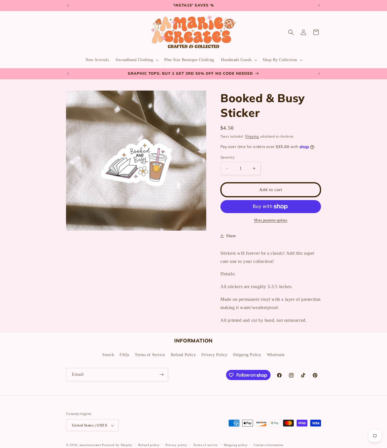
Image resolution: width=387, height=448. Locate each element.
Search (108, 354)
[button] (136, 60)
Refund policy (149, 445)
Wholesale (276, 354)
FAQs (124, 354)
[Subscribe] (161, 374)
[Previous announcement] (68, 5)
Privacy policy (176, 445)
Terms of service (205, 445)
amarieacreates (90, 445)
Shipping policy (236, 445)
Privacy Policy (214, 354)
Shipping (252, 136)
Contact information (269, 445)
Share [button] (231, 236)
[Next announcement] (319, 5)
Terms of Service (150, 354)
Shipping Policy (247, 354)
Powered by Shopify (117, 445)
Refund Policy (183, 354)
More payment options (270, 220)
